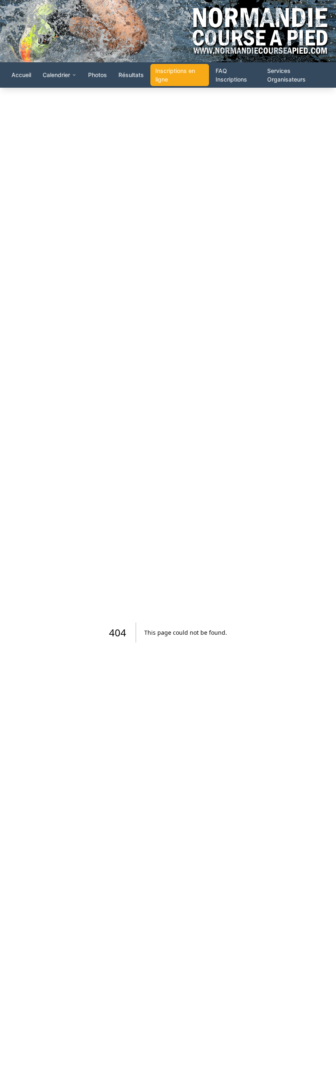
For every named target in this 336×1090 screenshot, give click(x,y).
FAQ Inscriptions (231, 75)
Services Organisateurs (286, 75)
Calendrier (56, 74)
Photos (97, 74)
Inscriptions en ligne (175, 75)
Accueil (21, 74)
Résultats (131, 74)
